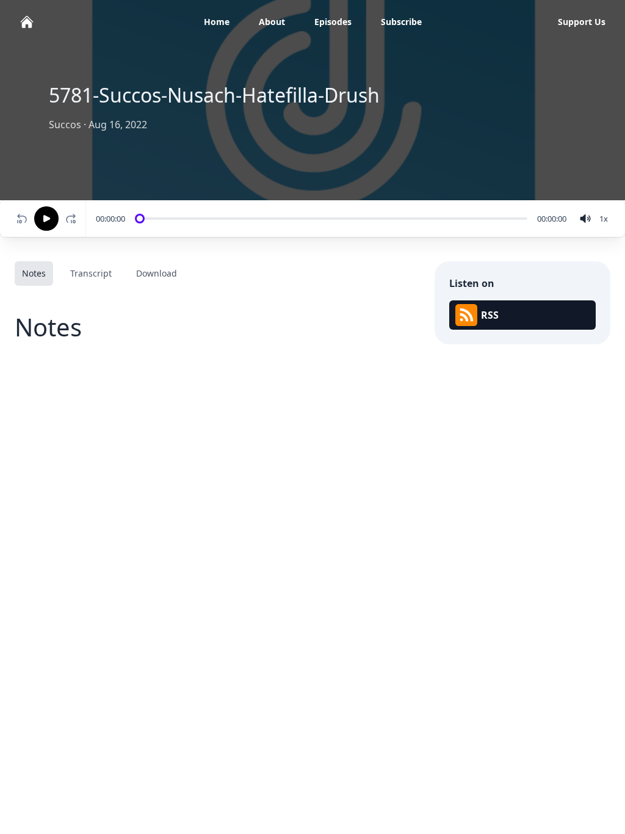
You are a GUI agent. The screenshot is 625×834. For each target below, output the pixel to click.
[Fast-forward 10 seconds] (73, 218)
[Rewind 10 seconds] (22, 218)
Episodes (333, 21)
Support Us (581, 21)
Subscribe (401, 21)
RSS (490, 315)
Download (156, 273)
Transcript (91, 273)
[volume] (585, 218)
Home (216, 21)
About (272, 21)
